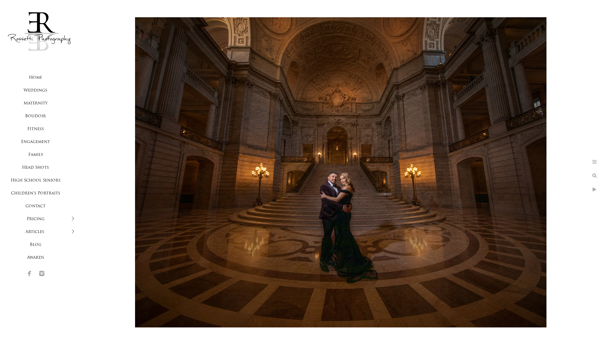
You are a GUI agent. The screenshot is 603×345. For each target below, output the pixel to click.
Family (35, 155)
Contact (35, 206)
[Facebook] (29, 273)
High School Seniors (36, 180)
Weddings (35, 90)
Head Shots (35, 168)
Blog (35, 245)
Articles (35, 232)
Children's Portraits (35, 193)
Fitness (35, 129)
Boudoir (35, 116)
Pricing (36, 219)
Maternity (35, 103)
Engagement (35, 142)
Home (35, 78)
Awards (35, 258)
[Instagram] (41, 273)
